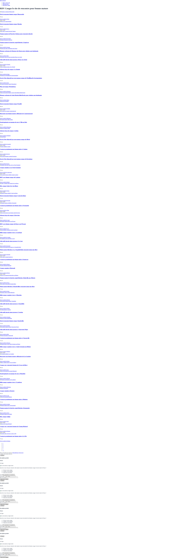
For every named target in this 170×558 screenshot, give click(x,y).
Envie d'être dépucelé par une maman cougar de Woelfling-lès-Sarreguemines (21, 78)
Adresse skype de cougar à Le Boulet (10, 69)
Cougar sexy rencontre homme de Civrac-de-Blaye (13, 365)
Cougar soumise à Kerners (7, 391)
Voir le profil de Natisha (5, 108)
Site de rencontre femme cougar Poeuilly (11, 104)
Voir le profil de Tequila (5, 64)
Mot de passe (3, 477)
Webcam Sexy (6, 4)
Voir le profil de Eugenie (5, 246)
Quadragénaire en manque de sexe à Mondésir (12, 373)
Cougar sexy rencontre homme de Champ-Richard (14, 426)
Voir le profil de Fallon (4, 74)
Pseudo (1, 476)
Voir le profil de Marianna (5, 118)
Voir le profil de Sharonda (5, 127)
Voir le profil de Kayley (5, 154)
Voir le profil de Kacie (4, 163)
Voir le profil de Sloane (5, 264)
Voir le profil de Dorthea (5, 441)
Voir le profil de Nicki (4, 19)
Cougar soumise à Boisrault (7, 268)
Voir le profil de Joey (4, 369)
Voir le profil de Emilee (5, 325)
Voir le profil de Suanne (5, 47)
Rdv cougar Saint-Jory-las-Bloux (9, 186)
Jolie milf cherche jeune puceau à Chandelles (12, 303)
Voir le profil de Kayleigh (5, 38)
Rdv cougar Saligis (5, 416)
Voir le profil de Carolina (5, 237)
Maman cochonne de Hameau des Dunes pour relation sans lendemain (19, 51)
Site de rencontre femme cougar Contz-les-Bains (13, 195)
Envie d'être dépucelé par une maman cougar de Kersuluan (16, 159)
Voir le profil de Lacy (4, 228)
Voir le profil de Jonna (4, 190)
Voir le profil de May (4, 55)
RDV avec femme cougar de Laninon (10, 177)
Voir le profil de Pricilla (5, 300)
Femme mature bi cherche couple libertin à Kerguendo (15, 408)
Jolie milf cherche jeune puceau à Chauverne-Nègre (14, 329)
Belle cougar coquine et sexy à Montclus (11, 295)
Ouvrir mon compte (4, 479)
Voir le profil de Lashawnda (6, 172)
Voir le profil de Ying (4, 82)
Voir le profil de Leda (4, 395)
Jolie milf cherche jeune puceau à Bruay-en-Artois (13, 59)
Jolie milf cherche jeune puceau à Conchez (11, 312)
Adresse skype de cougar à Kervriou (10, 215)
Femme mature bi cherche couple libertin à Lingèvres (14, 42)
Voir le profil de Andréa (5, 404)
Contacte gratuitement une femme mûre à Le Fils (13, 436)
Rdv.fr (3, 0)
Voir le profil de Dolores (5, 431)
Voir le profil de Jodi (4, 421)
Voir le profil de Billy (4, 334)
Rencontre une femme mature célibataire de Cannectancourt (16, 113)
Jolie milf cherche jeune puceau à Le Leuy (11, 241)
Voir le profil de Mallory (5, 351)
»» (3, 450)
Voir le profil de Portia (4, 291)
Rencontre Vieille (6, 5)
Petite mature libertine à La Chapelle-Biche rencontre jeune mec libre (18, 249)
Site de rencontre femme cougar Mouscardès (12, 14)
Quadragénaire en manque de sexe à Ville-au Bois (13, 122)
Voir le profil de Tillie (4, 210)
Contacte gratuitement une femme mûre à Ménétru (14, 399)
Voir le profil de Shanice (5, 342)
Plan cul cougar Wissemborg (8, 86)
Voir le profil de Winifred (5, 135)
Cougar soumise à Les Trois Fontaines (10, 167)
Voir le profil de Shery (4, 100)
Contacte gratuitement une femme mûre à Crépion (13, 149)
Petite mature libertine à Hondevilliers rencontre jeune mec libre (17, 286)
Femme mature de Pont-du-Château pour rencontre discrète (16, 34)
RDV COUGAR (6, 2)
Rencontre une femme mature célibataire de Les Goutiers (15, 356)
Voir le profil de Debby (5, 308)
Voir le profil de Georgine (5, 144)
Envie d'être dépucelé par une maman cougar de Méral (15, 139)
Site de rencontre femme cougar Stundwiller (12, 321)
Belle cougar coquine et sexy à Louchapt (11, 232)
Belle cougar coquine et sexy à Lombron (11, 382)
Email (1, 474)
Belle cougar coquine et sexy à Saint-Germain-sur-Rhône (15, 346)
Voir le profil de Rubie (5, 361)
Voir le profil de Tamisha (5, 317)
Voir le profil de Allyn (4, 412)
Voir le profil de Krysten (5, 200)
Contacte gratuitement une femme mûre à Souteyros (14, 259)
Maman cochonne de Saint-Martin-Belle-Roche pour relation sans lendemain (21, 95)
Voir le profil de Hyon (5, 282)
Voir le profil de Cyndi (5, 220)
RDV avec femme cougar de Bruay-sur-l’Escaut (13, 224)
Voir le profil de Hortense (5, 91)
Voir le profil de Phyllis (5, 273)
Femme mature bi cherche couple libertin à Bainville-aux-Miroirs (17, 278)
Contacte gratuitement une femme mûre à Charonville (14, 338)
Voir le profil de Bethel (5, 182)
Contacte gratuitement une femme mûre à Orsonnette (14, 205)
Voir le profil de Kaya (4, 28)
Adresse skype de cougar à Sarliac (9, 130)
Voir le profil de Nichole (5, 254)
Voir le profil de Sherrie (5, 378)
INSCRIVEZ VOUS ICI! (17, 452)
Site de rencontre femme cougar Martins (11, 24)
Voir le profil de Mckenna (5, 387)
